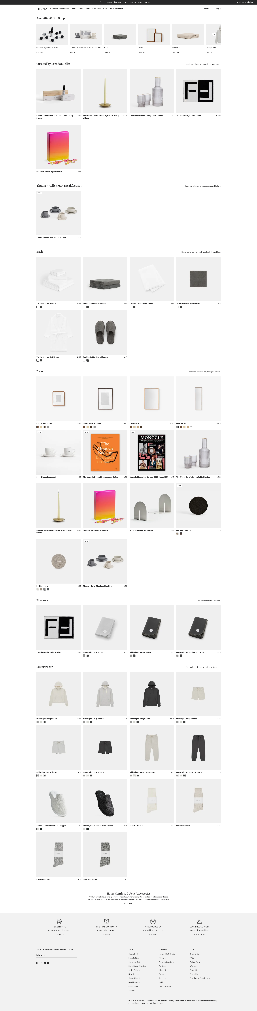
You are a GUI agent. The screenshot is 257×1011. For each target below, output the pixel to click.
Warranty (193, 966)
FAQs (192, 958)
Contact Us (194, 970)
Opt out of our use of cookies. (186, 1000)
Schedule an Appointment (200, 978)
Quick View (122, 121)
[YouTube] (48, 963)
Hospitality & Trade (167, 954)
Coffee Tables (134, 970)
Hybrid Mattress (134, 982)
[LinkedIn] (45, 963)
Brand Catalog (165, 986)
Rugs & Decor (90, 9)
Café (161, 982)
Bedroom (54, 9)
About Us (163, 970)
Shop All (131, 990)
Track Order (195, 954)
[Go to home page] (41, 9)
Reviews (162, 966)
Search (206, 8)
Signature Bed (134, 962)
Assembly (194, 974)
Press (161, 974)
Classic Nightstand (135, 978)
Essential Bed (133, 958)
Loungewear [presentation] (211, 47)
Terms (163, 1000)
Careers (162, 978)
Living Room (64, 9)
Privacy (171, 1000)
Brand (111, 9)
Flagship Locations (166, 962)
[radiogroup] (39, 307)
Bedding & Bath (77, 9)
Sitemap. (160, 1003)
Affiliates (163, 958)
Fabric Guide (133, 986)
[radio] (37, 307)
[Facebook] (41, 963)
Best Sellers (102, 9)
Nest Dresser (133, 974)
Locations (119, 9)
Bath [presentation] (106, 47)
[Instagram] (37, 963)
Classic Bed (133, 954)
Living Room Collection (137, 966)
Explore (40, 52)
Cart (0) (218, 8)
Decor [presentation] (140, 47)
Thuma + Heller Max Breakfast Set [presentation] (85, 47)
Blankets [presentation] (176, 47)
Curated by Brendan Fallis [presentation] (47, 47)
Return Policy (195, 962)
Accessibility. (151, 1003)
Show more (128, 903)
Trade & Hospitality (245, 2)
